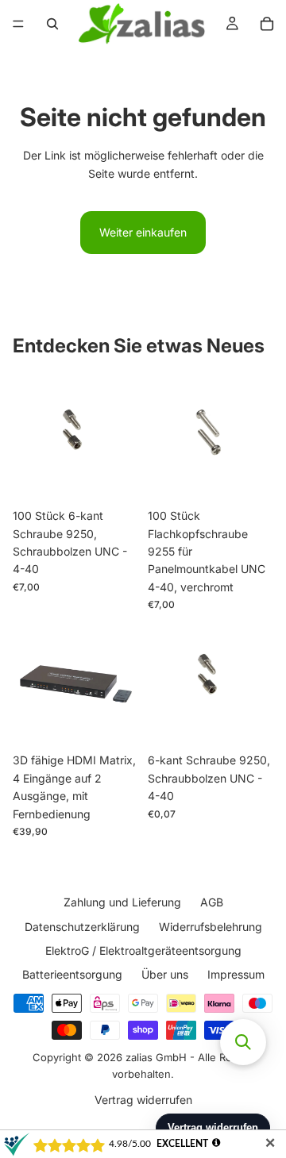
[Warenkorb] (266, 23)
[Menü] (18, 24)
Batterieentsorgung (72, 974)
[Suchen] (52, 23)
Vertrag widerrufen (143, 1099)
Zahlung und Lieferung (122, 902)
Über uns (164, 974)
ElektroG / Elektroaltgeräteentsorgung (143, 950)
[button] (243, 1042)
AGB (211, 902)
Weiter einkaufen (143, 232)
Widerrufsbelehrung (210, 926)
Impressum (236, 974)
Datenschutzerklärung (82, 926)
